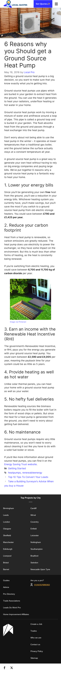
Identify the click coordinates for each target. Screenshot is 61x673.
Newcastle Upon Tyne (40, 569)
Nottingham (35, 542)
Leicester (34, 535)
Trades (33, 631)
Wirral (33, 515)
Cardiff (33, 508)
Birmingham (8, 508)
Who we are (35, 638)
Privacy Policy (36, 651)
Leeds (6, 515)
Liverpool (7, 556)
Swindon (34, 562)
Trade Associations (11, 601)
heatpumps (14, 472)
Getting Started (17, 468)
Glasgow (7, 529)
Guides (6, 580)
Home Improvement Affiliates (16, 614)
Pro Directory (9, 594)
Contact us (35, 644)
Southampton (36, 549)
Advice (6, 587)
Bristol (6, 562)
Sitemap (34, 658)
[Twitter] (11, 668)
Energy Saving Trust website (20, 464)
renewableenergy (32, 472)
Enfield (33, 529)
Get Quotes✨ (43, 4)
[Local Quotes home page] (16, 4)
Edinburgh (7, 549)
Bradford (34, 556)
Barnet (6, 569)
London (6, 522)
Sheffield (7, 535)
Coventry (34, 522)
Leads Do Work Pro (12, 607)
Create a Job (36, 624)
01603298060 (42, 585)
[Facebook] (4, 668)
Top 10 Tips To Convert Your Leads (28, 477)
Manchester (8, 542)
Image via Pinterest (18, 322)
